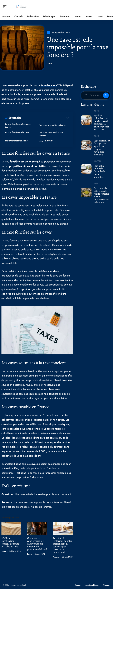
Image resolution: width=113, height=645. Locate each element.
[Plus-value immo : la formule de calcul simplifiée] (86, 169)
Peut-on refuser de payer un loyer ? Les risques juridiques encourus (102, 147)
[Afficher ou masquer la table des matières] (45, 117)
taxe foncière (49, 85)
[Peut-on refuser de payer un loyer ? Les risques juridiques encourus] (86, 145)
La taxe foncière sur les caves (17, 132)
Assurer (56, 556)
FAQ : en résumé (46, 140)
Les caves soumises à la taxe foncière (51, 134)
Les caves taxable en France (16, 140)
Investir (97, 161)
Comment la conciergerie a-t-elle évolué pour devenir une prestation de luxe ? (37, 543)
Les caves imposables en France (52, 125)
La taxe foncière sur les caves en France (18, 126)
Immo (50, 64)
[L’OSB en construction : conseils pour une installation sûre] (11, 528)
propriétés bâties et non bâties (27, 166)
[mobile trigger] (5, 6)
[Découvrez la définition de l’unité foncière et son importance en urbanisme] (86, 192)
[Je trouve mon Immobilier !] (21, 6)
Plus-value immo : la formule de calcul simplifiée (99, 171)
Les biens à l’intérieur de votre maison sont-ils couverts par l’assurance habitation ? (62, 545)
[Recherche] (108, 6)
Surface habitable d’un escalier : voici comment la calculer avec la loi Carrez (101, 122)
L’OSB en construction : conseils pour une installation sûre (10, 542)
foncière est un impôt (23, 161)
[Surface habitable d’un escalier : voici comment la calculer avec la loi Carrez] (86, 120)
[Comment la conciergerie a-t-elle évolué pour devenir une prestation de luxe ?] (37, 528)
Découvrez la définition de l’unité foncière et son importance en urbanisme (101, 195)
